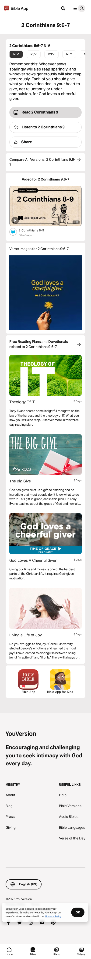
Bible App (28, 692)
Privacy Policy (53, 916)
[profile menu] (78, 8)
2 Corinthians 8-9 (35, 230)
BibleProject (26, 235)
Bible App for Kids (60, 692)
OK (78, 912)
